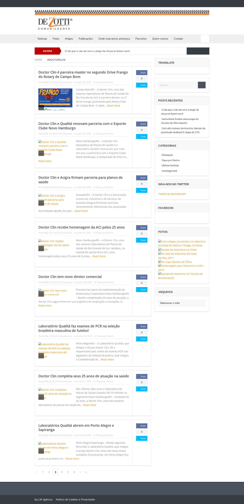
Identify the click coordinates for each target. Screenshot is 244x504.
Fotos (56, 38)
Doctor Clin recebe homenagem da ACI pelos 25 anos (81, 227)
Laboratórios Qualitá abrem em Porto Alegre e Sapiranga (76, 427)
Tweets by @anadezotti (172, 194)
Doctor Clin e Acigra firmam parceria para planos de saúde (80, 179)
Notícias (42, 38)
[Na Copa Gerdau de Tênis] (175, 261)
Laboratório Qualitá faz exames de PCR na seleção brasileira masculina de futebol (79, 328)
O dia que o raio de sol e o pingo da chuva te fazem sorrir (97, 51)
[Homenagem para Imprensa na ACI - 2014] (182, 267)
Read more (114, 105)
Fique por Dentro (104, 82)
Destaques (167, 154)
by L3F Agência (43, 499)
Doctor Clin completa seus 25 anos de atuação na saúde (83, 376)
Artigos (69, 38)
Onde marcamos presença (114, 38)
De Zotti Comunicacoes (60, 82)
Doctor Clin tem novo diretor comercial (70, 276)
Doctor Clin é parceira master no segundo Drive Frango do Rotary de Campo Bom (83, 74)
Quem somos (160, 38)
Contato (178, 38)
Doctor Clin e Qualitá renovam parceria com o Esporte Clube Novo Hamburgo (82, 125)
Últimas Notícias (170, 165)
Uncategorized (169, 170)
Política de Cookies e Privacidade (75, 499)
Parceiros (141, 38)
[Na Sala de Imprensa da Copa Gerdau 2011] (182, 255)
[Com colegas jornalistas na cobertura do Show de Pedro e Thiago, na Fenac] (182, 243)
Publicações (86, 38)
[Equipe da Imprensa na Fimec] (177, 249)
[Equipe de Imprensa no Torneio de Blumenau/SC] (182, 275)
